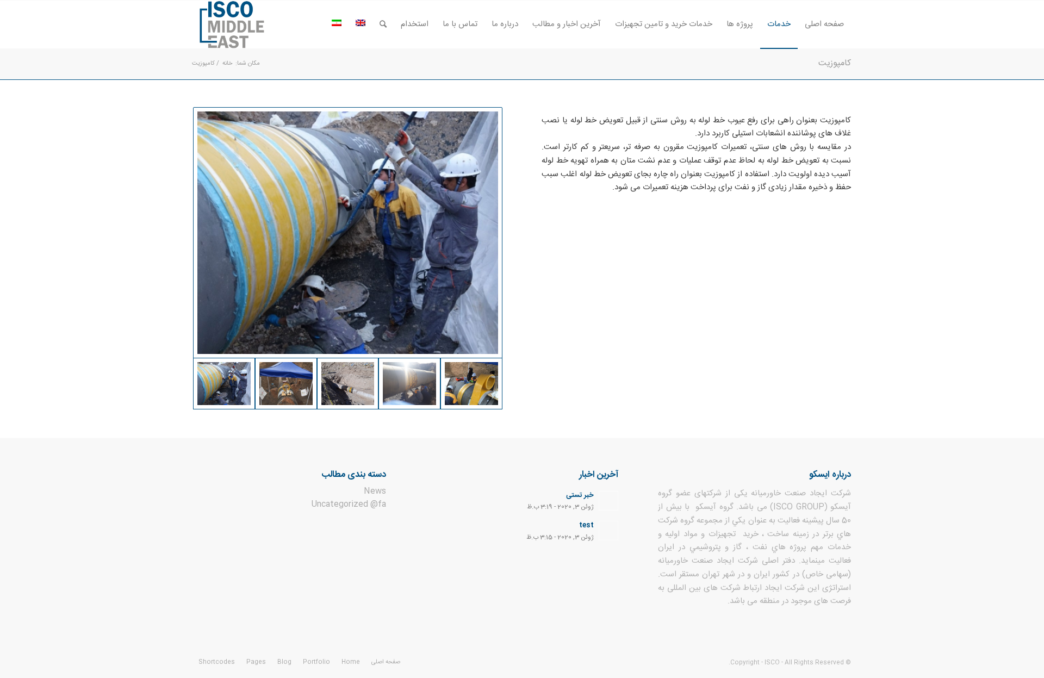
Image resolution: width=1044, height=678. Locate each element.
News (375, 491)
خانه (227, 64)
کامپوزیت (834, 63)
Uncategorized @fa (349, 504)
